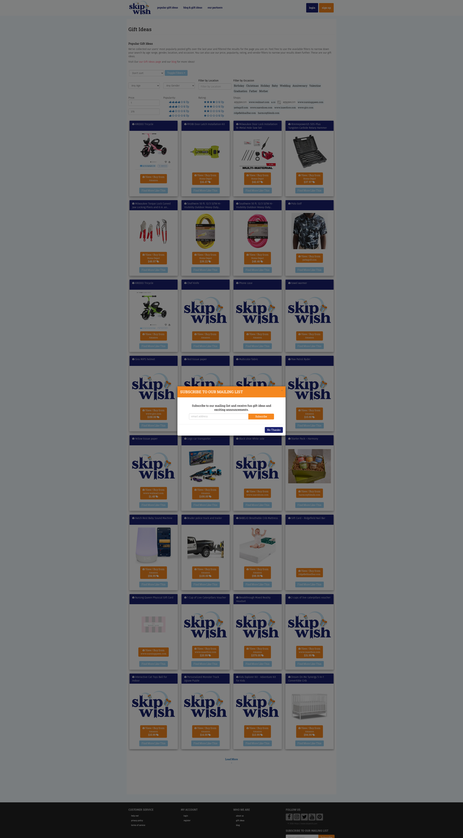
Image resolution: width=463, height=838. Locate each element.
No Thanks (274, 430)
